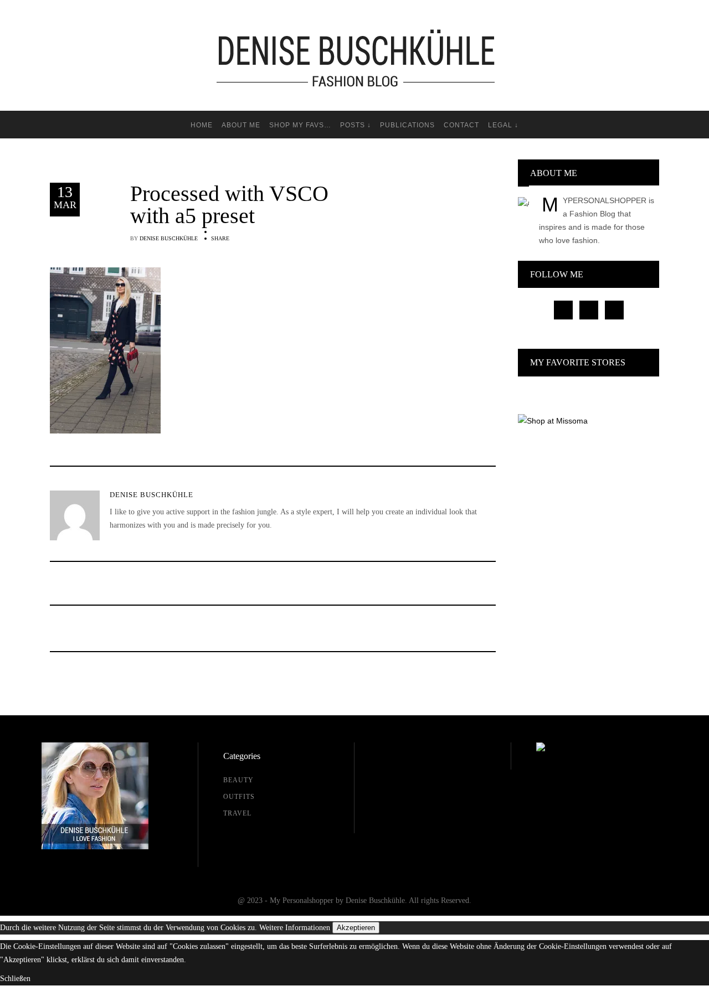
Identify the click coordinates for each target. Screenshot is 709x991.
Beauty (238, 780)
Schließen (15, 978)
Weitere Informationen (294, 927)
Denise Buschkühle (169, 238)
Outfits (239, 797)
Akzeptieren (356, 927)
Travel (237, 813)
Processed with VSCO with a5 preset (229, 205)
